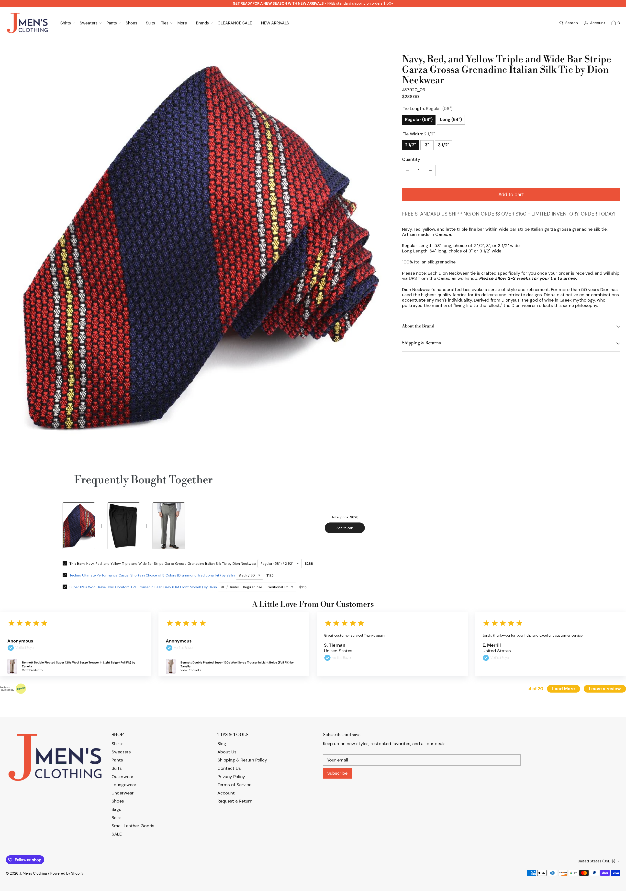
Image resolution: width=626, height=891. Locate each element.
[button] (67, 23)
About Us (226, 752)
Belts (117, 818)
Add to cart (511, 194)
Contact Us (229, 768)
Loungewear (124, 785)
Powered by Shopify (67, 873)
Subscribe (337, 773)
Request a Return (234, 801)
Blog (221, 744)
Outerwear (123, 777)
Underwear (123, 793)
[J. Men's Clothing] (27, 23)
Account (226, 793)
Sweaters (121, 752)
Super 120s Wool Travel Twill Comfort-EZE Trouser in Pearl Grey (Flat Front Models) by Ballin (143, 587)
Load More (563, 689)
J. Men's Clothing (33, 873)
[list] (200, 248)
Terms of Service (234, 785)
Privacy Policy (231, 777)
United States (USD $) (596, 861)
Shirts (117, 744)
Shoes (118, 801)
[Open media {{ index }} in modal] (200, 248)
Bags (116, 809)
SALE (117, 834)
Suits (117, 768)
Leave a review (605, 689)
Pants (117, 760)
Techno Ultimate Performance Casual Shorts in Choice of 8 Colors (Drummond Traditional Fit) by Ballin (152, 575)
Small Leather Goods (133, 826)
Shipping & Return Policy (242, 760)
